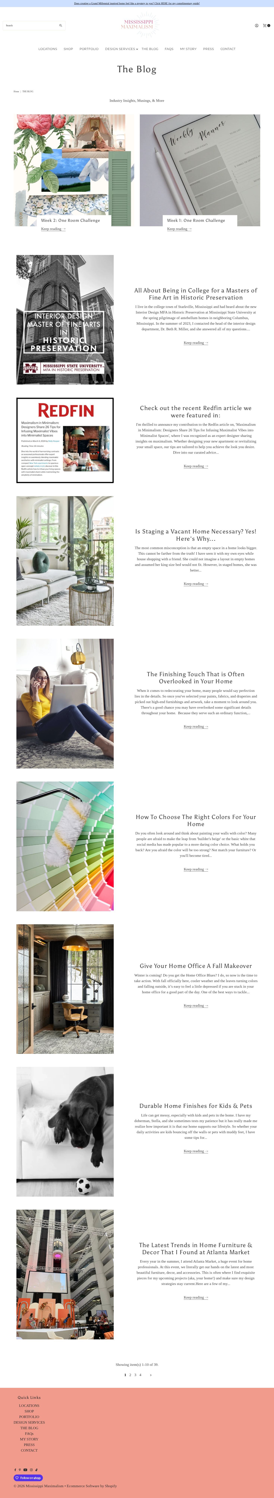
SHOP (68, 49)
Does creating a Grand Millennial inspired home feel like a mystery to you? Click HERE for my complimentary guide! (137, 3)
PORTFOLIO (89, 49)
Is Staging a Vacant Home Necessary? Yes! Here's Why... (196, 535)
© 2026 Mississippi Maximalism (39, 1486)
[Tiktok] (36, 1470)
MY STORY (188, 49)
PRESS (208, 49)
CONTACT (228, 49)
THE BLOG (150, 49)
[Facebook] (15, 1470)
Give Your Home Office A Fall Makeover (196, 965)
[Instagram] (31, 1470)
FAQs (169, 49)
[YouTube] (25, 1470)
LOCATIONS (47, 49)
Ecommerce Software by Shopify (92, 1486)
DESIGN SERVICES (120, 49)
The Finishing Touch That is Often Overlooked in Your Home (196, 678)
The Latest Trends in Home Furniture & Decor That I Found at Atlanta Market (196, 1249)
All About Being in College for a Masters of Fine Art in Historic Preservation (196, 294)
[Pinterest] (20, 1470)
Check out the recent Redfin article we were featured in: (196, 411)
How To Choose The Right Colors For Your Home (196, 820)
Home (16, 91)
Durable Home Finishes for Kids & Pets (195, 1105)
